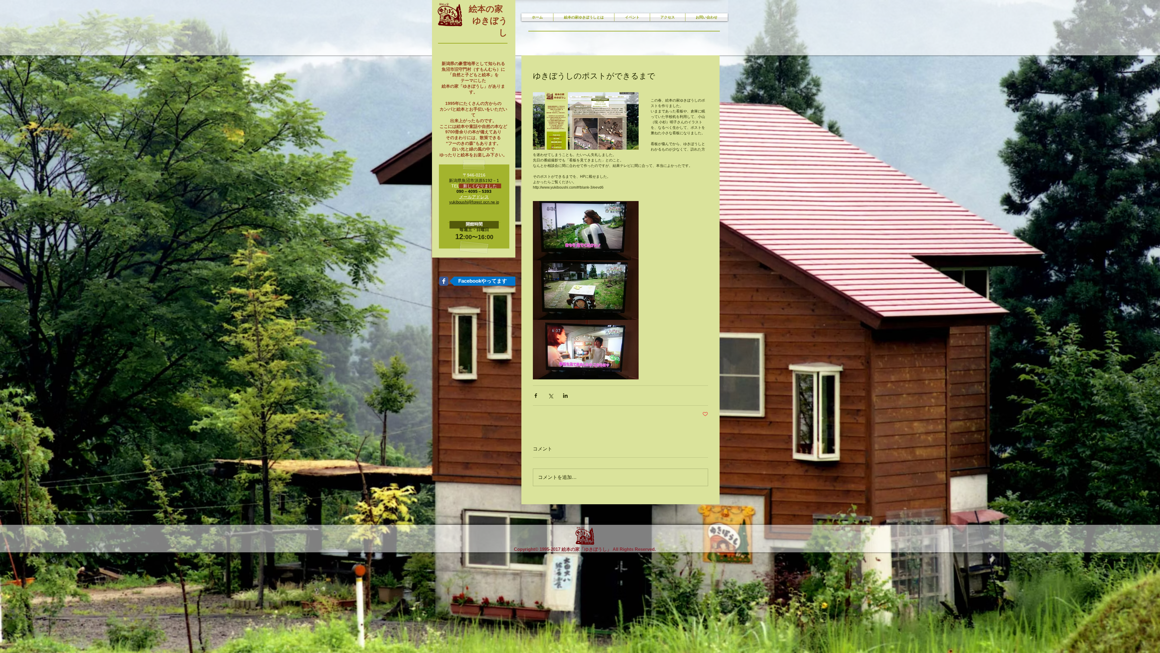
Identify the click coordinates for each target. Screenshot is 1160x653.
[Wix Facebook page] (443, 281)
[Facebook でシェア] (536, 395)
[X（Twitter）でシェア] (550, 395)
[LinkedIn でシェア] (565, 395)
